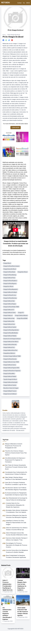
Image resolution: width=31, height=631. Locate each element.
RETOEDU (5, 2)
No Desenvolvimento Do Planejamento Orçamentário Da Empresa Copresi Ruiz (16, 494)
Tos (24, 3)
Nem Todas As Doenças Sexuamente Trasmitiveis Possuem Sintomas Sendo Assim (16, 467)
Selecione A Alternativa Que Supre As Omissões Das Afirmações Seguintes (16, 516)
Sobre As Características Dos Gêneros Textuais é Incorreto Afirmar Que (16, 528)
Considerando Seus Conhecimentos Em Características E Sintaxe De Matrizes (16, 473)
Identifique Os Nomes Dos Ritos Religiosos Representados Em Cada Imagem (16, 522)
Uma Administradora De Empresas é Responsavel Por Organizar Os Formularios (15, 460)
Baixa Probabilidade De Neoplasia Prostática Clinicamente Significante (16, 556)
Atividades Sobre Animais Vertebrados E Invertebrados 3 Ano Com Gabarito (17, 511)
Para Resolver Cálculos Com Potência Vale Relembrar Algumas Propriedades (16, 488)
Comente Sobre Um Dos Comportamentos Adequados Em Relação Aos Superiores (15, 505)
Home (4, 34)
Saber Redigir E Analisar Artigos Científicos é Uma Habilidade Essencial (16, 478)
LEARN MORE (15, 127)
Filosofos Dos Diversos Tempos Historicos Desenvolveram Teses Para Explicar (16, 453)
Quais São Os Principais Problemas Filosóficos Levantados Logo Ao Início (16, 483)
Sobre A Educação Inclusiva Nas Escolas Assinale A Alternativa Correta (16, 534)
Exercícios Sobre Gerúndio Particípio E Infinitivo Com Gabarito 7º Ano (16, 539)
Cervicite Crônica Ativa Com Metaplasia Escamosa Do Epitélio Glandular (17, 551)
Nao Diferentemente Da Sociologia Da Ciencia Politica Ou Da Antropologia (16, 499)
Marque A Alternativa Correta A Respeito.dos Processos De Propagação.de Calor (13, 445)
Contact (19, 3)
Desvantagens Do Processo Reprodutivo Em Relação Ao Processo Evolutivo (16, 545)
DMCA (28, 3)
